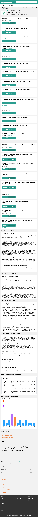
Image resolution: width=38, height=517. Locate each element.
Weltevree (3, 491)
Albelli (2, 498)
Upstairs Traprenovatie (6, 489)
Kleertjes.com (3, 506)
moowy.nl (19, 461)
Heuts (3, 482)
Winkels (2, 5)
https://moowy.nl (9, 15)
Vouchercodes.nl (7, 2)
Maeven (3, 486)
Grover (2, 505)
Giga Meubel (4, 479)
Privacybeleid (30, 498)
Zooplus (2, 510)
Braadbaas (4, 477)
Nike (1, 508)
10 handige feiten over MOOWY (8, 437)
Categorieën (11, 5)
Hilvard (3, 484)
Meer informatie (4, 77)
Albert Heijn (3, 500)
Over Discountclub (17, 498)
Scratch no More (5, 487)
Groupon (2, 503)
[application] (19, 418)
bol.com (2, 501)
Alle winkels (3, 511)
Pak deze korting (8, 32)
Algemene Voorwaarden (32, 500)
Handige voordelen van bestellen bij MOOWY (10, 438)
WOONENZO (4, 492)
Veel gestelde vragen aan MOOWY (8, 435)
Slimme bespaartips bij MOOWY (8, 433)
